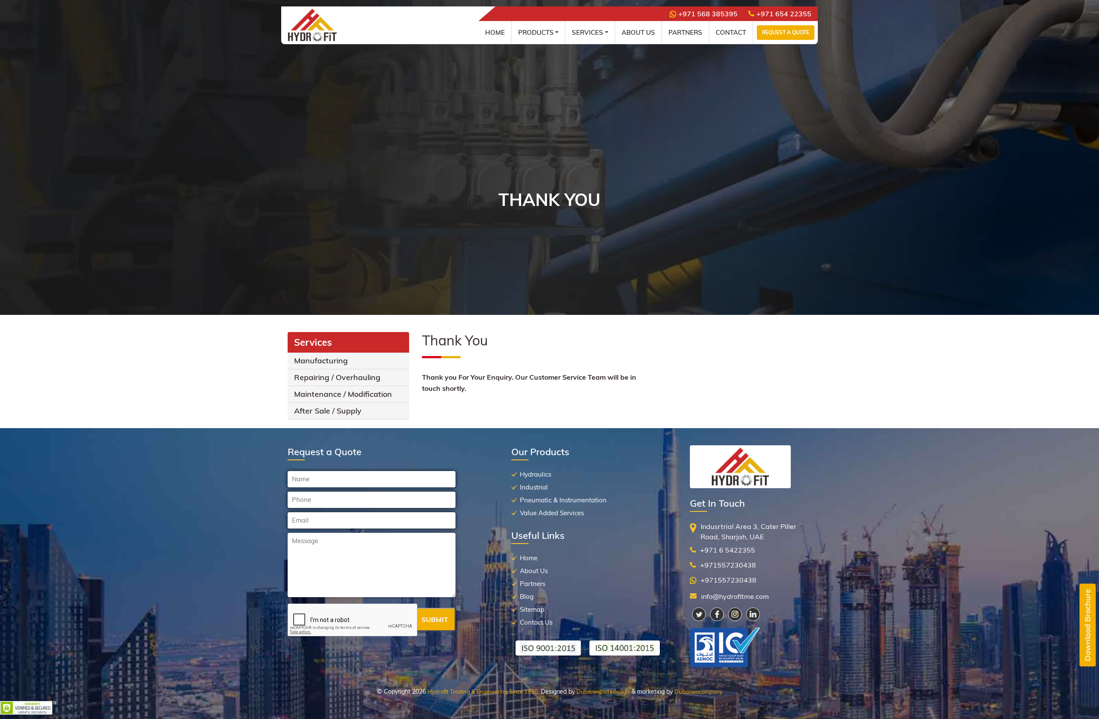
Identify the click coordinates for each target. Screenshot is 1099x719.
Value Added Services (552, 513)
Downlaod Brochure (1088, 625)
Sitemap (532, 609)
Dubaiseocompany (698, 691)
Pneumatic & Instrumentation (563, 500)
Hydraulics (535, 474)
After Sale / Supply (327, 411)
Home (495, 32)
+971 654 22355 (783, 13)
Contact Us (536, 622)
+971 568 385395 (708, 13)
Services (587, 32)
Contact (731, 32)
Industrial (534, 487)
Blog (527, 596)
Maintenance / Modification (343, 394)
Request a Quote (785, 32)
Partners (685, 32)
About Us (638, 32)
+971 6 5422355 (727, 550)
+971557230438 (728, 565)
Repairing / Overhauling (337, 377)
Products (536, 32)
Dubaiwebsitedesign (603, 691)
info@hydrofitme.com (735, 596)
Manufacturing (321, 361)
